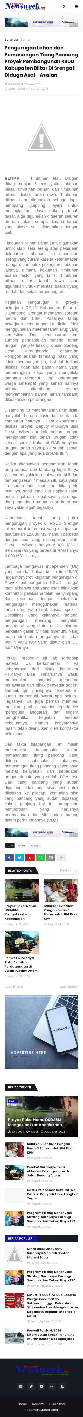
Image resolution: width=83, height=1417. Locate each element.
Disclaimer (57, 1404)
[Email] (50, 857)
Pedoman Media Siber (41, 1410)
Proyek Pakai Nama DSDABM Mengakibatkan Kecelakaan (20, 912)
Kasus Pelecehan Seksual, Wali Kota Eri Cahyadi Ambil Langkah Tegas (52, 1194)
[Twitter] (19, 857)
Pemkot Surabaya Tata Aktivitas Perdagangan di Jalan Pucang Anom (21, 964)
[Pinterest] (30, 857)
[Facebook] (9, 857)
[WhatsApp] (40, 857)
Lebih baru (15, 986)
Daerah (35, 845)
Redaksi (38, 1404)
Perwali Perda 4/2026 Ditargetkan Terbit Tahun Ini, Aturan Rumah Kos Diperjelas (50, 1334)
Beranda (11, 39)
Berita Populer (20, 1238)
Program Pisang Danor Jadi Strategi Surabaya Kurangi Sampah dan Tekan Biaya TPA (51, 1217)
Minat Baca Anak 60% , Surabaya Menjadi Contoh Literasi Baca (48, 1253)
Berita (25, 39)
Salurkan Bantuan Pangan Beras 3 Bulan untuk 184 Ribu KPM (60, 912)
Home (22, 1404)
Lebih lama (67, 986)
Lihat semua (69, 870)
